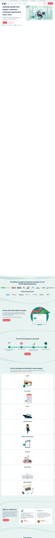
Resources (24, 3)
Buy (15, 3)
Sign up (44, 3)
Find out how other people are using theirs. (25, 371)
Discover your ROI (6, 320)
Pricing (20, 3)
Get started (27, 353)
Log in (40, 3)
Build (12, 3)
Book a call (50, 3)
